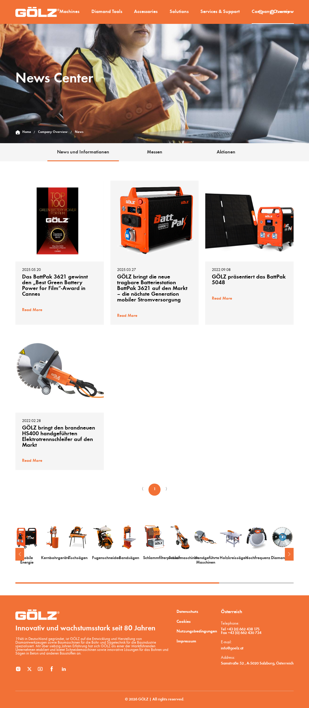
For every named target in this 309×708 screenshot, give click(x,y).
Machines (69, 11)
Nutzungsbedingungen (197, 631)
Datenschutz (187, 612)
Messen (154, 152)
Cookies (184, 622)
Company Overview (273, 11)
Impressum (186, 641)
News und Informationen (83, 152)
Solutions (179, 11)
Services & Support (220, 11)
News (79, 132)
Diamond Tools (106, 11)
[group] (26, 545)
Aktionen (226, 152)
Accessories (146, 11)
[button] (19, 554)
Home (26, 132)
